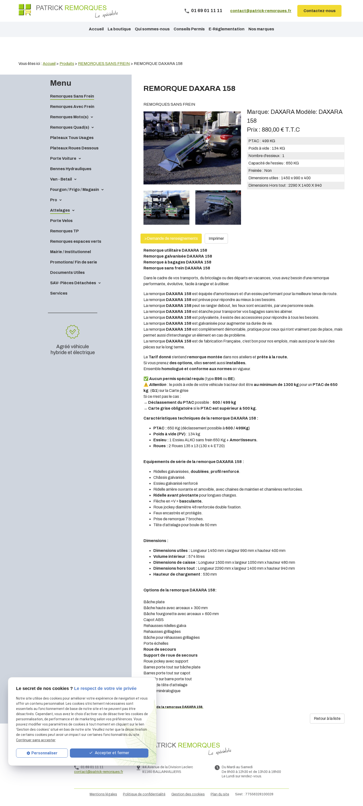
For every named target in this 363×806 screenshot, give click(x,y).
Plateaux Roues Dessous (74, 148)
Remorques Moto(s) (69, 117)
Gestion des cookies (188, 794)
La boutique (119, 29)
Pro (53, 200)
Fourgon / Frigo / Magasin (74, 189)
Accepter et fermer (111, 752)
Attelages (60, 210)
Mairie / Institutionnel (70, 252)
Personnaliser (44, 753)
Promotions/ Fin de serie (73, 262)
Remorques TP (64, 231)
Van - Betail (61, 179)
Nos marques (261, 29)
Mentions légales (103, 794)
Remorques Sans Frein (72, 96)
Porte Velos (61, 221)
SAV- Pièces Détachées (73, 283)
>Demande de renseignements (171, 238)
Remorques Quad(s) (69, 127)
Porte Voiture (63, 158)
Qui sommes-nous (152, 29)
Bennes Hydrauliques (70, 169)
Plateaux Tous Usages (72, 138)
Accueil (96, 29)
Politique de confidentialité (144, 794)
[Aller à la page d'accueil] (68, 11)
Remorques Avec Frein (72, 106)
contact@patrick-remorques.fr (260, 11)
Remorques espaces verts (75, 241)
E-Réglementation (226, 29)
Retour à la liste (327, 718)
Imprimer (216, 238)
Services (58, 293)
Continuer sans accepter (36, 740)
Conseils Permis (189, 29)
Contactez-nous (319, 11)
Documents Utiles (67, 272)
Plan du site (220, 794)
